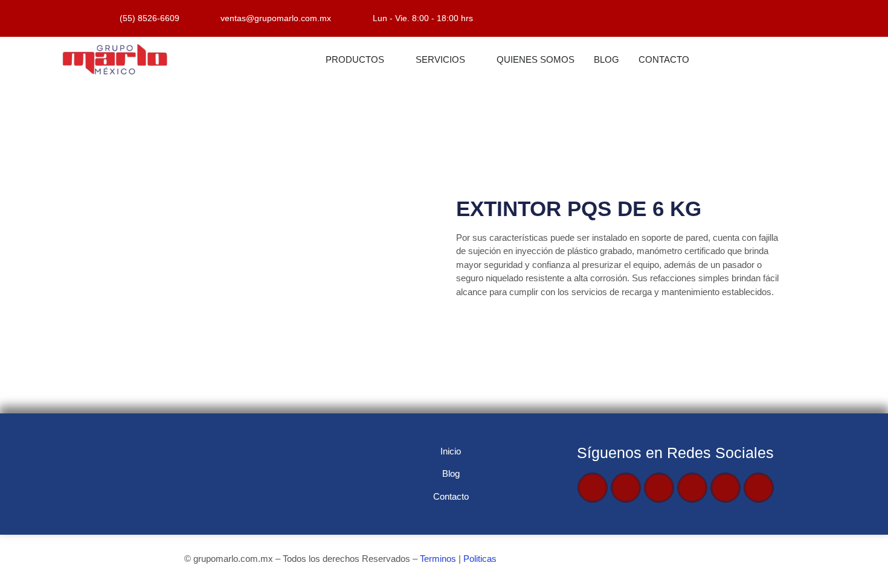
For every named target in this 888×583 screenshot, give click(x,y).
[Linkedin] (759, 488)
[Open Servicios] (472, 60)
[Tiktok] (725, 488)
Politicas (480, 558)
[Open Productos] (391, 60)
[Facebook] (593, 488)
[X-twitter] (626, 488)
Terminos (438, 558)
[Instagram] (692, 488)
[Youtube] (659, 488)
